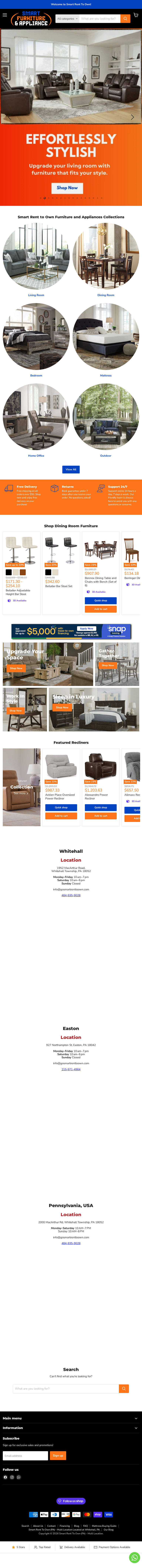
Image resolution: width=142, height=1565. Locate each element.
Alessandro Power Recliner (96, 796)
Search (25, 1526)
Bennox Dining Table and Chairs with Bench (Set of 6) (100, 581)
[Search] (125, 18)
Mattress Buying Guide (104, 1526)
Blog (76, 1526)
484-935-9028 (71, 895)
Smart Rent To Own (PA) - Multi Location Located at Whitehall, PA (64, 1529)
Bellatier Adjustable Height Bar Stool (18, 592)
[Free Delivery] (28, 495)
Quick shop (100, 600)
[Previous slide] (10, 117)
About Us (38, 1526)
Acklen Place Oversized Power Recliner (60, 796)
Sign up (58, 1456)
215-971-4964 (71, 1069)
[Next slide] (132, 117)
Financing (65, 1526)
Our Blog (109, 1529)
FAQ (85, 1526)
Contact (51, 1526)
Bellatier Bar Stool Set (58, 586)
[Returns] (74, 492)
